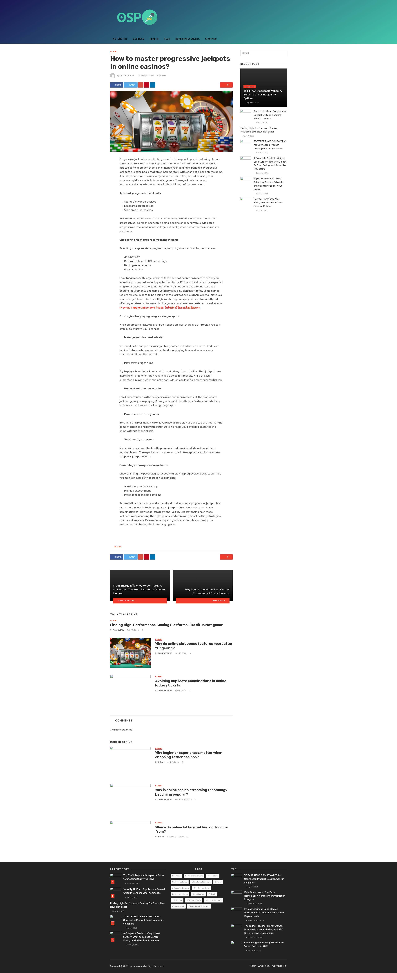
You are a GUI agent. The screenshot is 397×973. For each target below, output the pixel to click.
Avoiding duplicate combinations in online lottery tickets (190, 683)
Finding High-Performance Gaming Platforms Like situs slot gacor (166, 625)
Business (138, 39)
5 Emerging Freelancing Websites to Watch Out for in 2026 (264, 944)
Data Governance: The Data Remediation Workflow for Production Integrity (264, 896)
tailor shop (177, 900)
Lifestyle (250, 87)
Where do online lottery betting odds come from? (191, 829)
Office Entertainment (201, 882)
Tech (167, 39)
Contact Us (279, 966)
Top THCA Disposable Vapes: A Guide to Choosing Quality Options (262, 94)
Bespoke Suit (178, 906)
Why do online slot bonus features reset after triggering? (194, 646)
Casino (113, 52)
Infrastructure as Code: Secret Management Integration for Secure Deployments (264, 913)
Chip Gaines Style (201, 888)
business (176, 876)
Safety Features (179, 882)
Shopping (211, 39)
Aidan (161, 762)
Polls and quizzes (180, 894)
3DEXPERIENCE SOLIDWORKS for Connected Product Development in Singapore (270, 145)
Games (218, 882)
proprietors (213, 876)
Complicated (198, 894)
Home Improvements (187, 39)
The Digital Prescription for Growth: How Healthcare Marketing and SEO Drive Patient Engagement (263, 929)
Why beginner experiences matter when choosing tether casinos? (188, 755)
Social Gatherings (214, 900)
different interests (180, 888)
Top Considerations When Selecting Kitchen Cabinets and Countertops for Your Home (268, 184)
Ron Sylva (118, 630)
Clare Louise (127, 76)
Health (154, 39)
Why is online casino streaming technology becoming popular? (191, 792)
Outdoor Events (194, 900)
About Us (264, 966)
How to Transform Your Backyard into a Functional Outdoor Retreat (268, 202)
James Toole (165, 653)
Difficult (212, 894)
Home (253, 966)
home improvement (194, 876)
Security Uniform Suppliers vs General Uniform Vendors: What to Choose (270, 115)
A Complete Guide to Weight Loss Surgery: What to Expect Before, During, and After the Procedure (270, 163)
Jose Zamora (165, 690)
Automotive (120, 39)
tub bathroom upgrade (199, 906)
